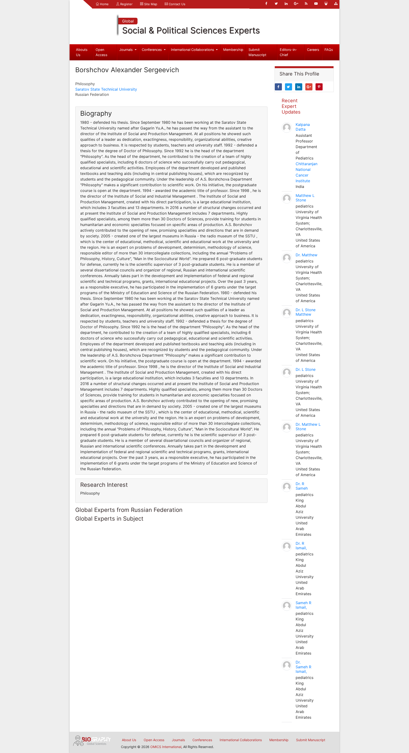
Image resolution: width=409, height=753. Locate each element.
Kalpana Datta (303, 126)
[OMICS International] (92, 740)
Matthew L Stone (305, 197)
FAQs (329, 50)
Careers (313, 50)
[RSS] (306, 3)
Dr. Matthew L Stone (308, 426)
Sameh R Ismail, (303, 605)
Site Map (150, 4)
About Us (129, 740)
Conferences (152, 50)
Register (126, 4)
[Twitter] (276, 3)
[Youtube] (316, 3)
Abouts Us (82, 52)
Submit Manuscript (257, 52)
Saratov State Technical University (106, 89)
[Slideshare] (325, 3)
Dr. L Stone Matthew (306, 312)
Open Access (101, 52)
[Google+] (296, 3)
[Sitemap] (335, 3)
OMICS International (165, 747)
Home (104, 4)
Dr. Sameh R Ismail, (303, 666)
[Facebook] (266, 3)
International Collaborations (193, 50)
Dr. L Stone (306, 369)
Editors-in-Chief (288, 52)
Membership (233, 50)
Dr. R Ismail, (301, 545)
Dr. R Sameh (302, 486)
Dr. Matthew (306, 254)
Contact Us (176, 4)
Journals (126, 50)
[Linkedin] (286, 3)
